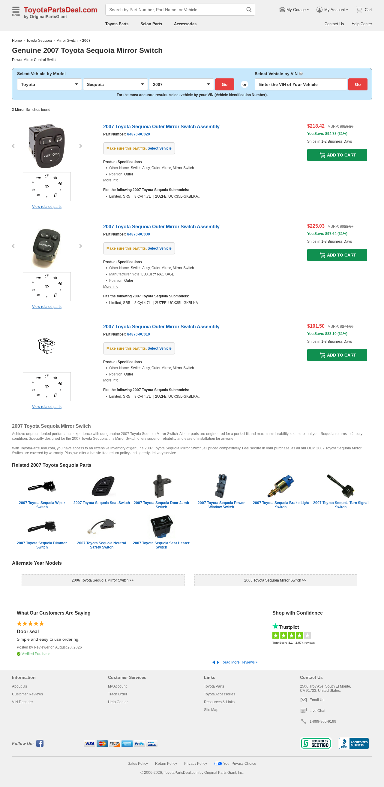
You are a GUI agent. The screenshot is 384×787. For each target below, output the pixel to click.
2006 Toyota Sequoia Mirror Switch (101, 580)
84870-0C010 (138, 334)
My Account (117, 686)
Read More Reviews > (239, 662)
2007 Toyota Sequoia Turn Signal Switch (340, 505)
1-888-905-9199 (323, 721)
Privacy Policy (195, 763)
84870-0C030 (138, 234)
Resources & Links (219, 702)
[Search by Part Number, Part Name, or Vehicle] (249, 9)
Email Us (317, 700)
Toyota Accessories (219, 694)
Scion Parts (151, 24)
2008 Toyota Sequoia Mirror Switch (273, 580)
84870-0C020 (138, 134)
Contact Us (334, 24)
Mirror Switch (67, 40)
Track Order (117, 694)
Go (225, 84)
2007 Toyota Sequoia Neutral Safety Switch (101, 545)
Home (17, 40)
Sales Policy (138, 763)
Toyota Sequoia (39, 40)
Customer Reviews (27, 694)
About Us (19, 686)
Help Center (362, 24)
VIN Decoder (22, 702)
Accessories (185, 24)
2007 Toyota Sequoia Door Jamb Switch (161, 505)
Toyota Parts (116, 24)
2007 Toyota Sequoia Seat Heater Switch (161, 545)
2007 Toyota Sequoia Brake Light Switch (281, 505)
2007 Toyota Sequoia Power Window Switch (221, 505)
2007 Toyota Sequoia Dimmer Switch (42, 545)
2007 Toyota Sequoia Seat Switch (102, 503)
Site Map (211, 710)
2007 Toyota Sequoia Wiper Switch (42, 505)
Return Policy (166, 763)
